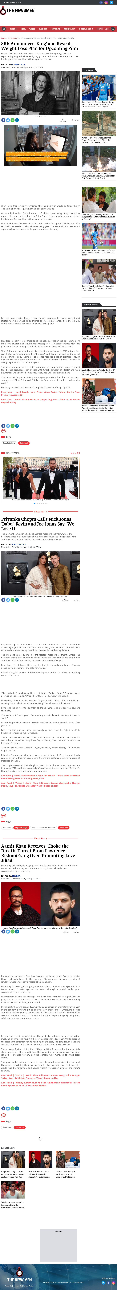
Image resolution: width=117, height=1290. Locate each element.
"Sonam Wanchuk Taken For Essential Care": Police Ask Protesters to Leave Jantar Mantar (98, 288)
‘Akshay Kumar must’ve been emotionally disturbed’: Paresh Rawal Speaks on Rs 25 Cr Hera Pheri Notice (13, 1205)
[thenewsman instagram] (106, 2)
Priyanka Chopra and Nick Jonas (44, 827)
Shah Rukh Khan (40, 116)
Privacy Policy (28, 1286)
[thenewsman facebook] (101, 2)
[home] (4, 29)
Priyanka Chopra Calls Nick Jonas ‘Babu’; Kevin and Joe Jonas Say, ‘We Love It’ (40, 596)
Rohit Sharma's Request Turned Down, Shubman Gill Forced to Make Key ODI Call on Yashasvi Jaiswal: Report (98, 104)
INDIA (23, 29)
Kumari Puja (18, 64)
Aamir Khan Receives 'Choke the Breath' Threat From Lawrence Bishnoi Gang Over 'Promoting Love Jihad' (40, 928)
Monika (16, 876)
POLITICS (13, 29)
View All (75, 453)
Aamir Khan (7, 1127)
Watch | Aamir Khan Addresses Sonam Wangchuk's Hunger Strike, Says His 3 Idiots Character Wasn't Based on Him (67, 1174)
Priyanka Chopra (21, 827)
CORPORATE (55, 29)
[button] (106, 29)
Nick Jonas (7, 827)
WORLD (32, 29)
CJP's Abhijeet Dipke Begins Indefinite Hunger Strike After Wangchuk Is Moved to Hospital (98, 216)
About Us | (9, 1286)
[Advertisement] (41, 20)
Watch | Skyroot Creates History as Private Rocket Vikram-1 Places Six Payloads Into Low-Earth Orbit (96, 139)
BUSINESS (43, 29)
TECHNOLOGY (69, 29)
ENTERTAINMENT (86, 29)
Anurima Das (19, 544)
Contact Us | (18, 1286)
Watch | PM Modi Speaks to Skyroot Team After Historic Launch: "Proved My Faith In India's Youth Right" (98, 175)
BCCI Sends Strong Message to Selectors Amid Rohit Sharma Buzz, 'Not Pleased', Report (98, 252)
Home (3, 38)
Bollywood (24, 443)
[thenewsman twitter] (111, 2)
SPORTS (100, 29)
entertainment (13, 38)
